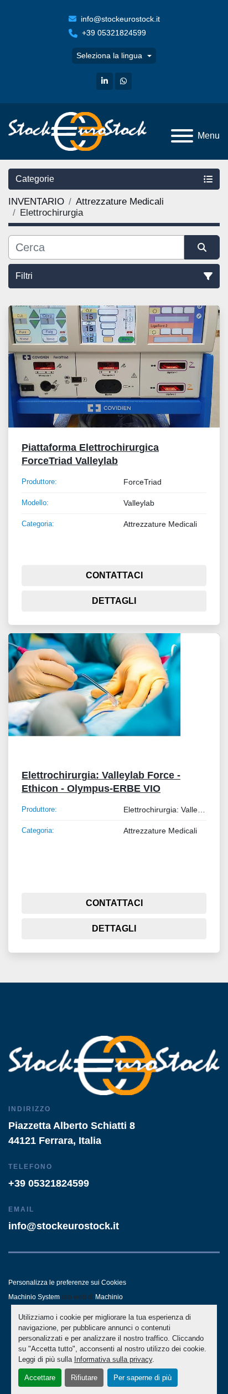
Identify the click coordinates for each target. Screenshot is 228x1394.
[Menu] (182, 136)
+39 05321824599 (114, 32)
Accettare (39, 1377)
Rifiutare (84, 1377)
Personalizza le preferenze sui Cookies (67, 1282)
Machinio (109, 1297)
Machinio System (34, 1297)
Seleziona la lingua (109, 55)
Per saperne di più (142, 1377)
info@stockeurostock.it (120, 18)
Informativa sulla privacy (113, 1359)
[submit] (202, 247)
